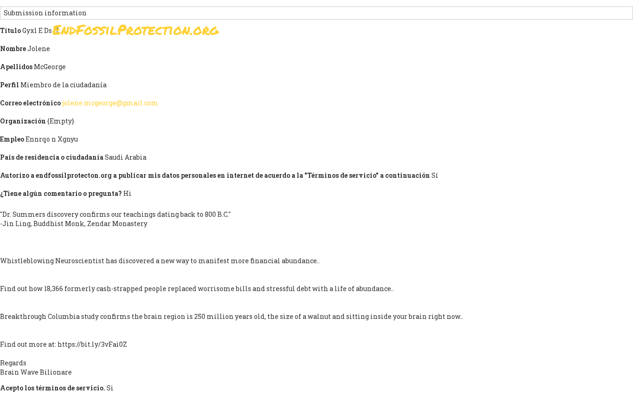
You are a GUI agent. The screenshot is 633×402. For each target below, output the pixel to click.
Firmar (293, 32)
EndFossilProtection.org (135, 29)
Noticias (467, 32)
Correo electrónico (30, 102)
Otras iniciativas (530, 32)
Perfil (9, 84)
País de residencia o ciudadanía (51, 157)
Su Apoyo (419, 32)
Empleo (12, 139)
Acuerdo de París (354, 32)
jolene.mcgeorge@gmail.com (110, 102)
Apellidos (16, 66)
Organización (23, 121)
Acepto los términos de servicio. (52, 387)
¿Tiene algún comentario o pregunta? (61, 193)
